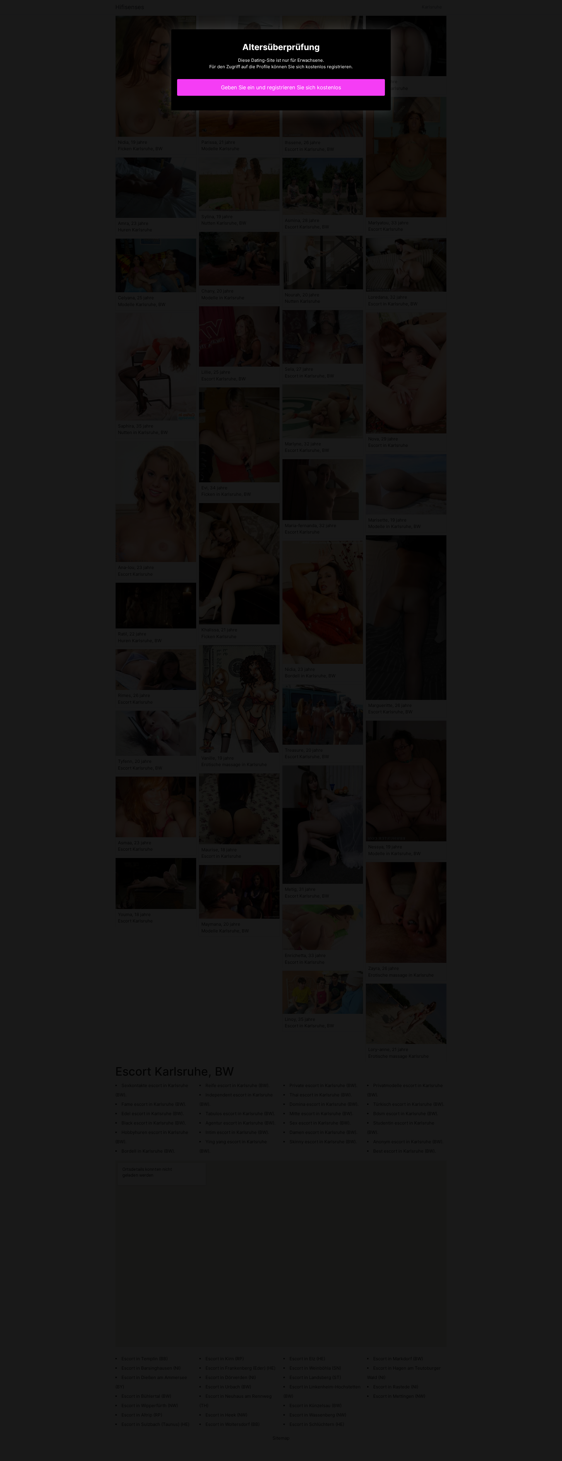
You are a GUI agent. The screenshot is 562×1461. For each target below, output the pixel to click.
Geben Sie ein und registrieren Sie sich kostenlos (281, 87)
